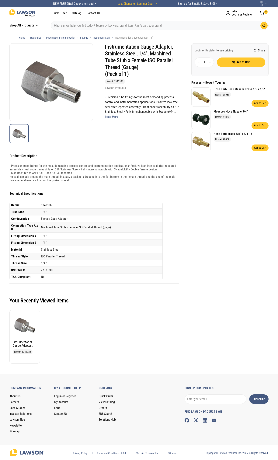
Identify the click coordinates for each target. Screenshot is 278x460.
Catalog (77, 13)
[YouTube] (214, 420)
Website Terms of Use (147, 453)
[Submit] (264, 25)
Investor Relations (20, 414)
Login (198, 50)
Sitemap (14, 431)
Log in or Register (65, 396)
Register (210, 50)
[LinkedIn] (205, 420)
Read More (111, 117)
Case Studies (17, 408)
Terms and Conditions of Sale (112, 453)
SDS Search (106, 414)
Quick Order (59, 13)
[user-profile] (261, 4)
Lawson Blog (17, 419)
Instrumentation (101, 37)
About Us (14, 396)
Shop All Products (22, 25)
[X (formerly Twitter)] (196, 420)
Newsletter (16, 425)
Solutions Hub (107, 419)
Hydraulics (35, 37)
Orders (103, 408)
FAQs (57, 408)
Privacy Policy (80, 453)
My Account (61, 402)
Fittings (84, 37)
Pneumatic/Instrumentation (60, 37)
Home (22, 37)
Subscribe (258, 399)
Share (261, 50)
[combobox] (160, 25)
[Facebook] (187, 420)
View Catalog (107, 402)
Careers (14, 402)
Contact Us (93, 13)
